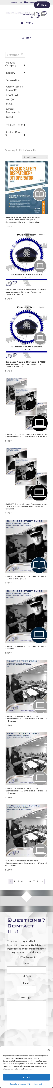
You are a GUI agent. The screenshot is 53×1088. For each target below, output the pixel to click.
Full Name (26, 975)
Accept (26, 1077)
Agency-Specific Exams (14, 88)
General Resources (13, 110)
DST (10, 99)
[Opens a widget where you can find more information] (42, 5)
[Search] (22, 54)
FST (9, 104)
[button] (48, 1049)
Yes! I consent (28, 957)
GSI (9, 116)
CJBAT (12, 94)
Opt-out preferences (18, 1084)
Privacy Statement (35, 1084)
